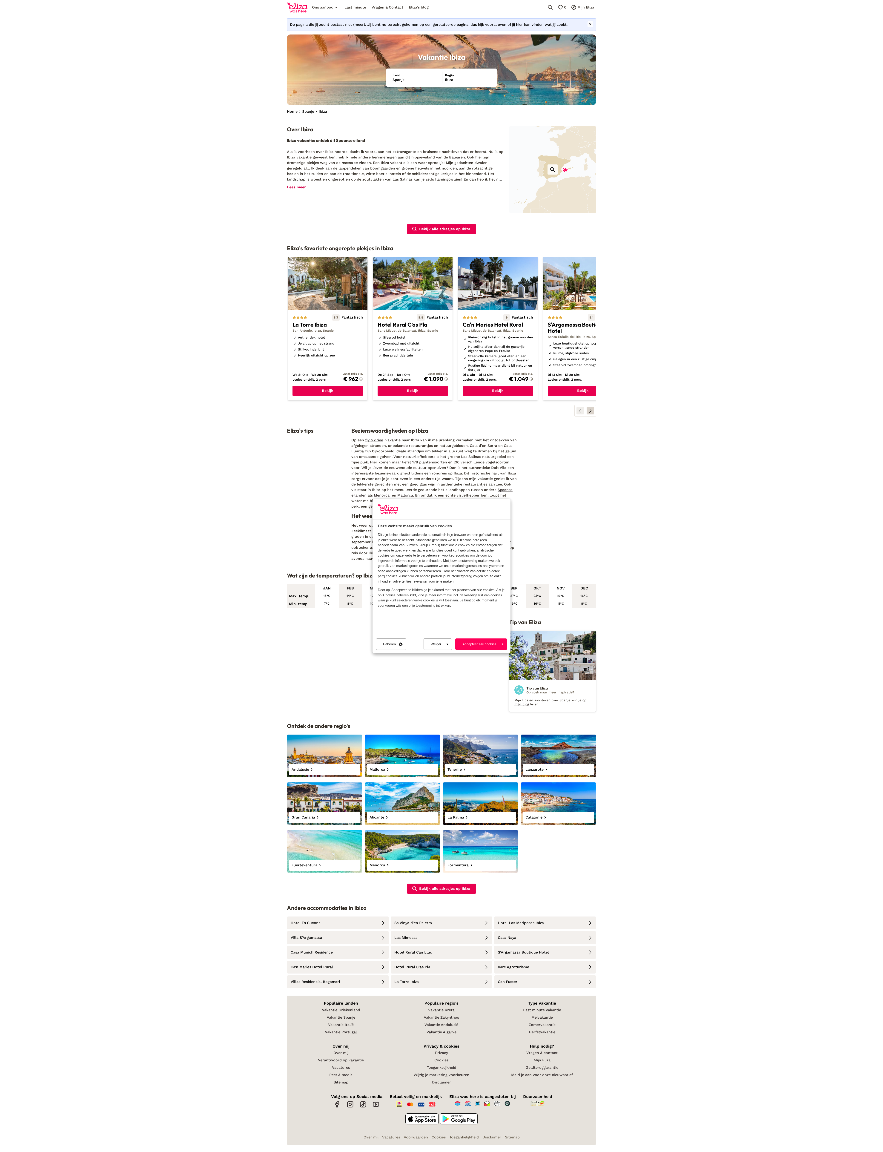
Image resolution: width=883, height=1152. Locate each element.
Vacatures (341, 1067)
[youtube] (376, 1107)
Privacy (441, 1053)
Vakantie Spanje (341, 1017)
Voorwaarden (416, 1137)
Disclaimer (441, 1082)
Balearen (457, 157)
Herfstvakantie (542, 1032)
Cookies (441, 1060)
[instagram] (350, 1107)
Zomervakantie (542, 1025)
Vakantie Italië (341, 1025)
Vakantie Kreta (441, 1010)
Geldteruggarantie (542, 1067)
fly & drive (374, 440)
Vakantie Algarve (441, 1032)
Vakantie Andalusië (441, 1025)
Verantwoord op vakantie (341, 1060)
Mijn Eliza (542, 1060)
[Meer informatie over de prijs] (361, 379)
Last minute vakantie (542, 1010)
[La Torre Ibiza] (327, 329)
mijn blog (521, 704)
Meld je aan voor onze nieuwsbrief (542, 1075)
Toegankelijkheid (441, 1067)
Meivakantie (542, 1017)
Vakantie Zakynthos (441, 1017)
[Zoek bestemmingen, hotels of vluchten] (550, 7)
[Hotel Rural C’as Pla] (413, 329)
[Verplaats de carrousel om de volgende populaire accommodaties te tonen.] (590, 410)
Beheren (389, 644)
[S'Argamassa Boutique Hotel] (583, 329)
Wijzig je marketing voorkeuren (441, 1075)
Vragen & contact (542, 1053)
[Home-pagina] (297, 7)
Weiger (436, 644)
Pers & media (341, 1075)
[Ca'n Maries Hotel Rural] (498, 329)
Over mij (340, 1053)
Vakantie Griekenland (341, 1010)
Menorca (382, 495)
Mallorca (405, 495)
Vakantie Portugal (341, 1032)
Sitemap (341, 1082)
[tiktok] (363, 1107)
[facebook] (337, 1107)
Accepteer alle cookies (479, 644)
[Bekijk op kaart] (553, 169)
